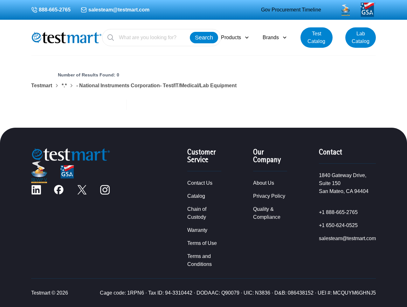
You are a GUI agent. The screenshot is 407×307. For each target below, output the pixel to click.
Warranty (197, 230)
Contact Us (199, 183)
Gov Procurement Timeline (291, 9)
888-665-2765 (55, 9)
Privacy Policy (269, 196)
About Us (263, 183)
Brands (271, 37)
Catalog (196, 196)
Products (231, 37)
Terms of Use (202, 243)
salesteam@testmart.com (118, 9)
